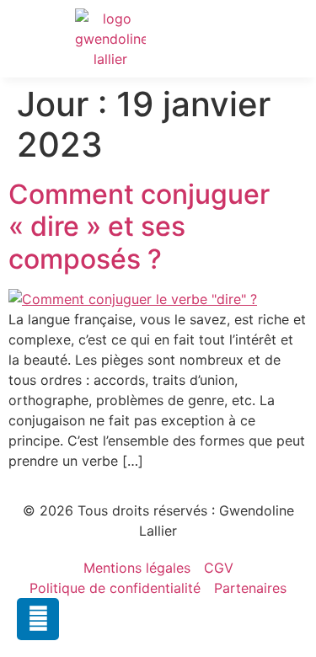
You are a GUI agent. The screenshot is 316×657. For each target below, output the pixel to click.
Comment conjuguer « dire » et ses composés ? (139, 226)
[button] (269, 39)
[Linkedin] (38, 619)
